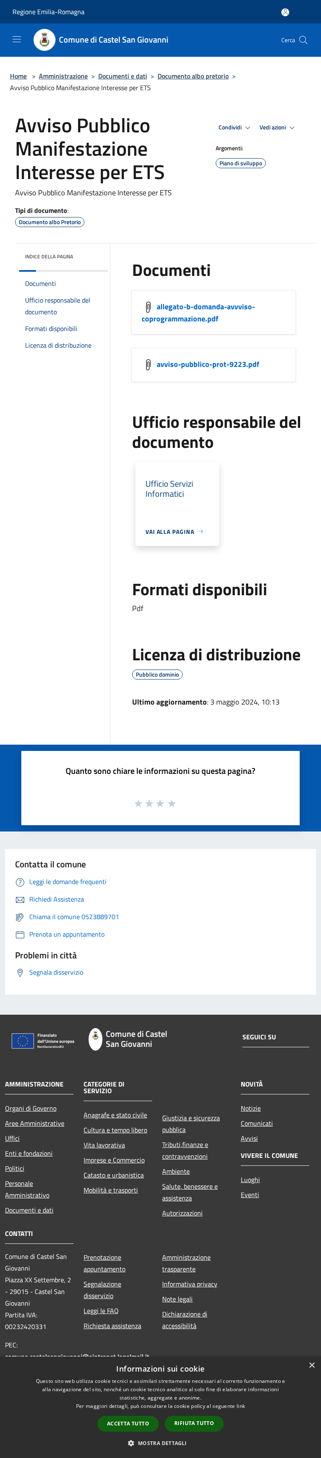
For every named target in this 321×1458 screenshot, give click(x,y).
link (241, 1406)
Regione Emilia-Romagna (48, 12)
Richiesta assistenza (112, 1326)
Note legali (177, 1299)
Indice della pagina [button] (49, 256)
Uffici (12, 1138)
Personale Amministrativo (27, 1189)
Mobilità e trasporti (111, 1190)
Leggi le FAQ (101, 1311)
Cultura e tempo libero (115, 1130)
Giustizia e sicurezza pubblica (191, 1124)
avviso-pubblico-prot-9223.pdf (208, 363)
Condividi (231, 127)
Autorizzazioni (182, 1213)
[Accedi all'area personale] (285, 12)
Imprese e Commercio (114, 1160)
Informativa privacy (189, 1284)
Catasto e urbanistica (114, 1175)
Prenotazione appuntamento (104, 1263)
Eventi (250, 1195)
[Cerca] (303, 40)
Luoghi (250, 1180)
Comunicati (257, 1123)
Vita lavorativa (104, 1145)
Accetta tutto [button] (128, 1423)
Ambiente (176, 1171)
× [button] (311, 1365)
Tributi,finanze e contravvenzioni (185, 1150)
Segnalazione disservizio (102, 1290)
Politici (14, 1168)
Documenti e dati (122, 76)
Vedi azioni (273, 127)
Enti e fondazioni (29, 1153)
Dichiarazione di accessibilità (184, 1320)
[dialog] (160, 1407)
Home (18, 76)
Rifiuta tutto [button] (194, 1423)
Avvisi (249, 1138)
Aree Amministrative (34, 1123)
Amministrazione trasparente (186, 1263)
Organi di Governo (30, 1108)
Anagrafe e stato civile (115, 1115)
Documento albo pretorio (193, 76)
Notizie (251, 1108)
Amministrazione (63, 76)
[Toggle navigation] (17, 39)
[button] (160, 1443)
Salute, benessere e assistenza (190, 1192)
